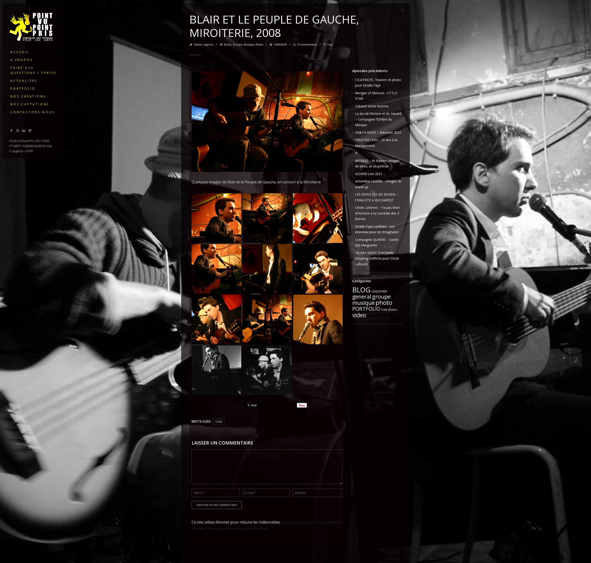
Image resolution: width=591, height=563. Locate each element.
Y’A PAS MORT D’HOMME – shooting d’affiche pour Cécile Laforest (377, 258)
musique (249, 44)
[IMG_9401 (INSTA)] (216, 218)
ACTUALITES (23, 81)
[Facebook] (11, 130)
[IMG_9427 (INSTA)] (267, 319)
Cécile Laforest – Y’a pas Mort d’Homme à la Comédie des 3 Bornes (377, 213)
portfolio (23, 89)
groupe (237, 44)
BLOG (227, 44)
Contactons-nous (32, 112)
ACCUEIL (19, 52)
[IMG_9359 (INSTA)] (216, 319)
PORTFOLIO (366, 308)
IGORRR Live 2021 (368, 174)
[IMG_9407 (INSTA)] (318, 218)
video (359, 315)
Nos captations (29, 104)
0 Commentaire (307, 44)
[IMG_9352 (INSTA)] (318, 269)
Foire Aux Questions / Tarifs (33, 70)
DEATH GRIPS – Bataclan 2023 (378, 132)
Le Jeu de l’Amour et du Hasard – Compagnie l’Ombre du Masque (378, 119)
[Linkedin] (23, 130)
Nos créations (28, 96)
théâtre (392, 309)
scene (218, 421)
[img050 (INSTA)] (267, 370)
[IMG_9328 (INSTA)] (318, 319)
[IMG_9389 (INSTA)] (216, 269)
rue (384, 309)
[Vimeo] (30, 130)
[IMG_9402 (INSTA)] (267, 218)
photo (259, 44)
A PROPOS (21, 60)
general (361, 296)
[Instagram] (17, 130)
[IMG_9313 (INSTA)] (267, 269)
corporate (379, 291)
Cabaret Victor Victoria (371, 106)
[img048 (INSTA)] (216, 370)
